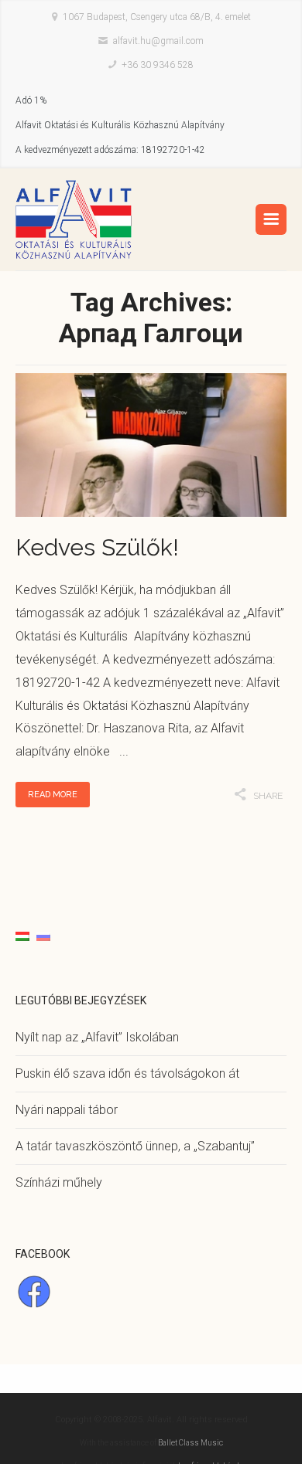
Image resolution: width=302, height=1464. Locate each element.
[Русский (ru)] (43, 935)
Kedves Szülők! (97, 547)
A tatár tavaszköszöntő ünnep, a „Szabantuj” (135, 1146)
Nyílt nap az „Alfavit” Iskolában (97, 1037)
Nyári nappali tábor (66, 1109)
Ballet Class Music (190, 1443)
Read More (52, 795)
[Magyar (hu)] (22, 935)
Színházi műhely (58, 1182)
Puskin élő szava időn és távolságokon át (127, 1073)
